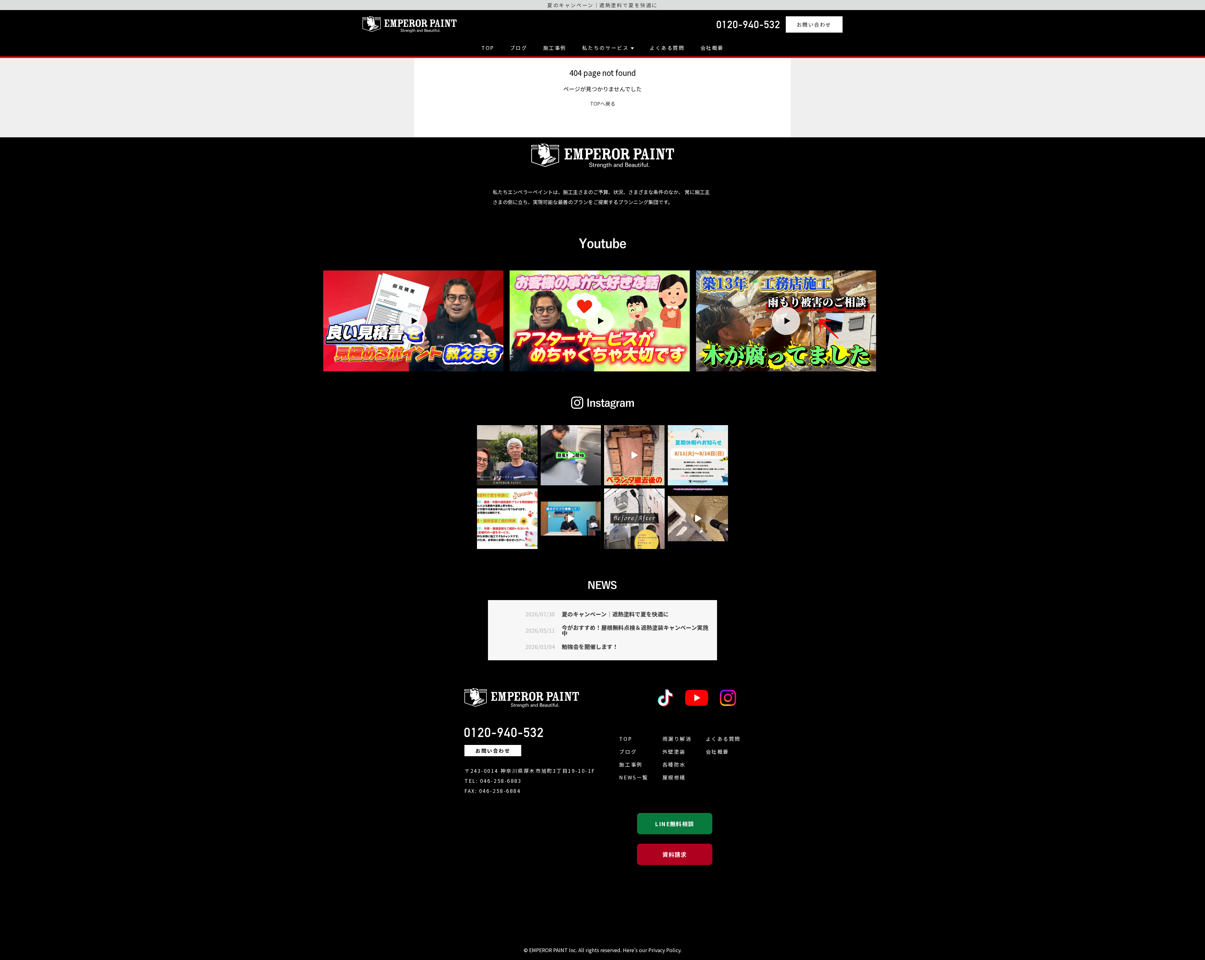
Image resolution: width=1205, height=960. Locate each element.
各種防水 (674, 764)
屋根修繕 (674, 777)
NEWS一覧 (633, 777)
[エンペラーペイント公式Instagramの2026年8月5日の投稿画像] (634, 455)
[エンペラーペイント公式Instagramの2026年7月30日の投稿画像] (698, 455)
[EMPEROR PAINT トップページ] (409, 24)
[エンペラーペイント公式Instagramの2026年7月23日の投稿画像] (634, 518)
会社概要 (712, 47)
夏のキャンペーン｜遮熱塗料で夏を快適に (615, 614)
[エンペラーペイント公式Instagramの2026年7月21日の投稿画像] (698, 518)
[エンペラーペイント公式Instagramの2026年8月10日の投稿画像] (571, 455)
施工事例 (554, 47)
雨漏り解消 (677, 738)
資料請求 (674, 854)
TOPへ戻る (602, 103)
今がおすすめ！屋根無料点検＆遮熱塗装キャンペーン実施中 (635, 630)
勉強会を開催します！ (590, 646)
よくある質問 (667, 47)
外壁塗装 (674, 751)
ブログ (519, 47)
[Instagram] (728, 697)
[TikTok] (665, 697)
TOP (487, 47)
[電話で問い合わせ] (748, 24)
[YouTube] (696, 697)
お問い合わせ (814, 24)
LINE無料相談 (674, 824)
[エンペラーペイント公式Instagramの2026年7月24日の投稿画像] (571, 518)
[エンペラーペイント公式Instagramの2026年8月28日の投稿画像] (507, 455)
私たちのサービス (605, 47)
